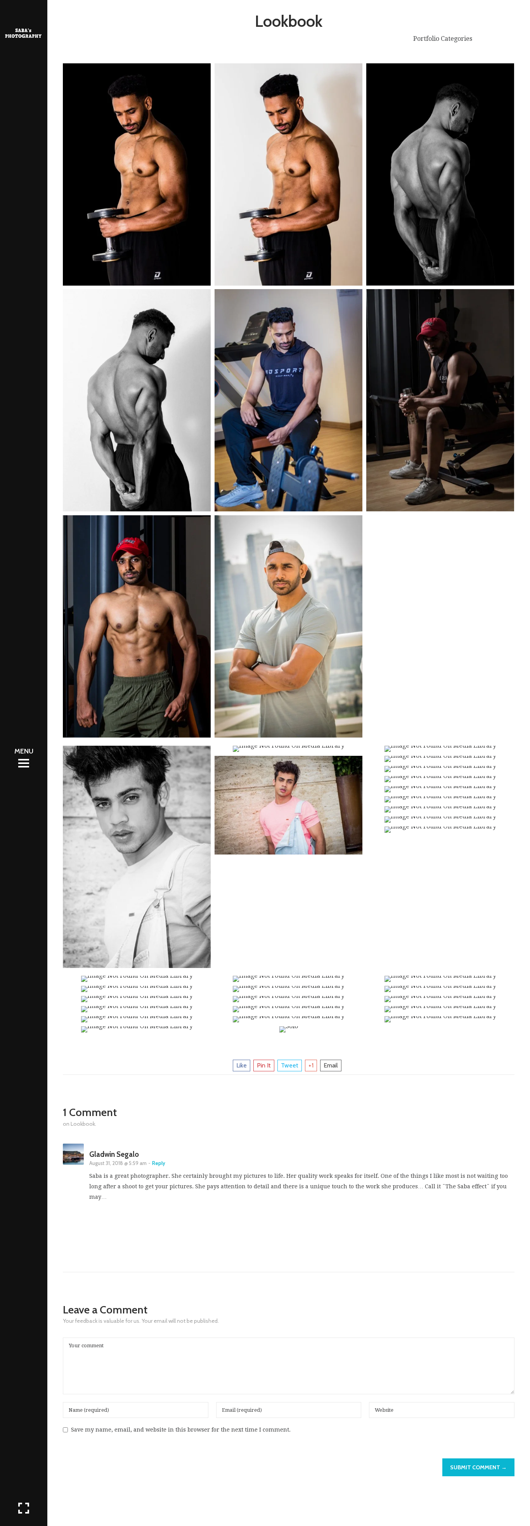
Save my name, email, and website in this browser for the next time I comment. (181, 1430)
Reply (158, 1163)
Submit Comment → (478, 1467)
